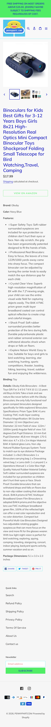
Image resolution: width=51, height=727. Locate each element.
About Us (11, 635)
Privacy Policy (14, 619)
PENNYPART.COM (23, 713)
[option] (14, 94)
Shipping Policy (15, 611)
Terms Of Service (16, 627)
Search (10, 595)
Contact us (12, 644)
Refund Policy (14, 603)
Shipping (8, 181)
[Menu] (46, 28)
